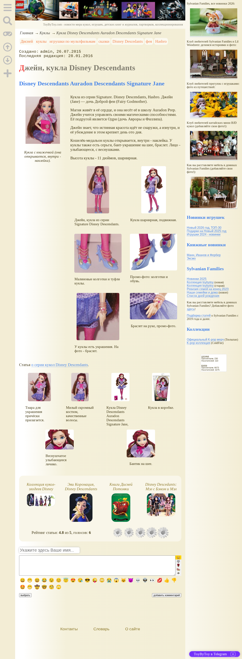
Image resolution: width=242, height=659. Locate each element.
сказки (104, 41)
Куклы (45, 33)
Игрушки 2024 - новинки (203, 234)
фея (149, 41)
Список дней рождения (203, 295)
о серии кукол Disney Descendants (59, 364)
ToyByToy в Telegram (210, 654)
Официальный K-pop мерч (205, 339)
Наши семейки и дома (202, 292)
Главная (26, 33)
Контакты (69, 629)
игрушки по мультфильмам (72, 41)
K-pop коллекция (198, 343)
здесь (191, 309)
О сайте (132, 629)
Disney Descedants (127, 41)
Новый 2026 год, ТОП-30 (204, 227)
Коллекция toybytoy (200, 282)
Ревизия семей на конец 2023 (208, 289)
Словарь (101, 629)
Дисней (27, 41)
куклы (41, 41)
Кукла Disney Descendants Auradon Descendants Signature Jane (108, 33)
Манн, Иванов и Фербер (204, 255)
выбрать (25, 595)
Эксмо (191, 258)
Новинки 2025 (196, 278)
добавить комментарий (167, 595)
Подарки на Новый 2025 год (206, 231)
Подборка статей (199, 315)
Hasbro (161, 41)
